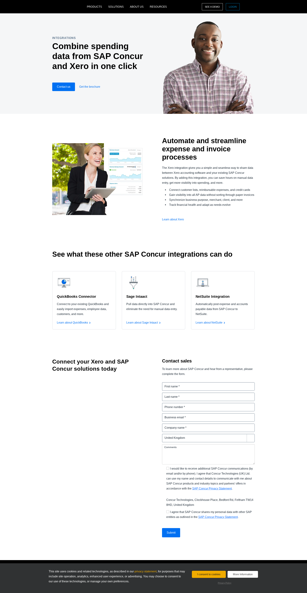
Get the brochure (89, 86)
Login (233, 6)
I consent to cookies (208, 574)
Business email (172, 415)
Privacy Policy (224, 583)
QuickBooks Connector (77, 296)
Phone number (172, 404)
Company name (172, 425)
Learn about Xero (173, 219)
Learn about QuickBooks (72, 322)
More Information (243, 574)
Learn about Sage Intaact (142, 322)
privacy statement (145, 571)
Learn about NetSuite (209, 322)
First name (169, 384)
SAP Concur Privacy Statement (212, 488)
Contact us (63, 86)
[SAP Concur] (68, 6)
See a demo (212, 6)
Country (167, 435)
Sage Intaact (136, 296)
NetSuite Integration (213, 296)
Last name (169, 394)
